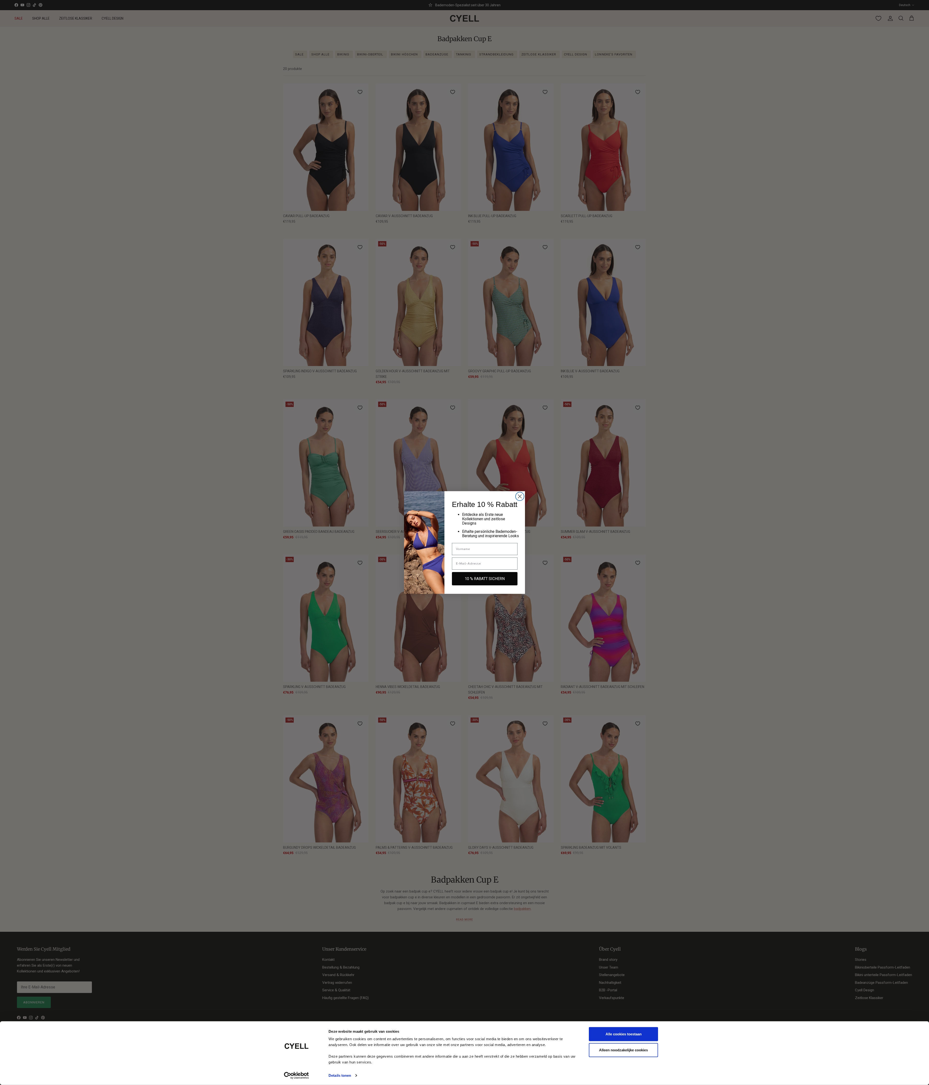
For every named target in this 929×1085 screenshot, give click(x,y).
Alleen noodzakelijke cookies (623, 1050)
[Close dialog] (520, 496)
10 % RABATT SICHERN (485, 578)
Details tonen (340, 1075)
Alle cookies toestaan (624, 1034)
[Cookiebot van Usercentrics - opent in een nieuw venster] (296, 1075)
